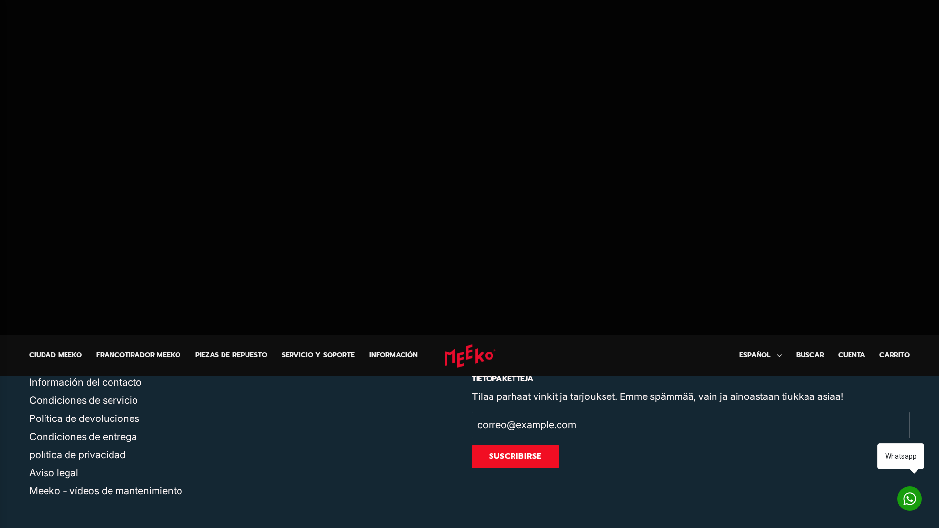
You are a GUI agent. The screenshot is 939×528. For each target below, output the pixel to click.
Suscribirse (515, 456)
